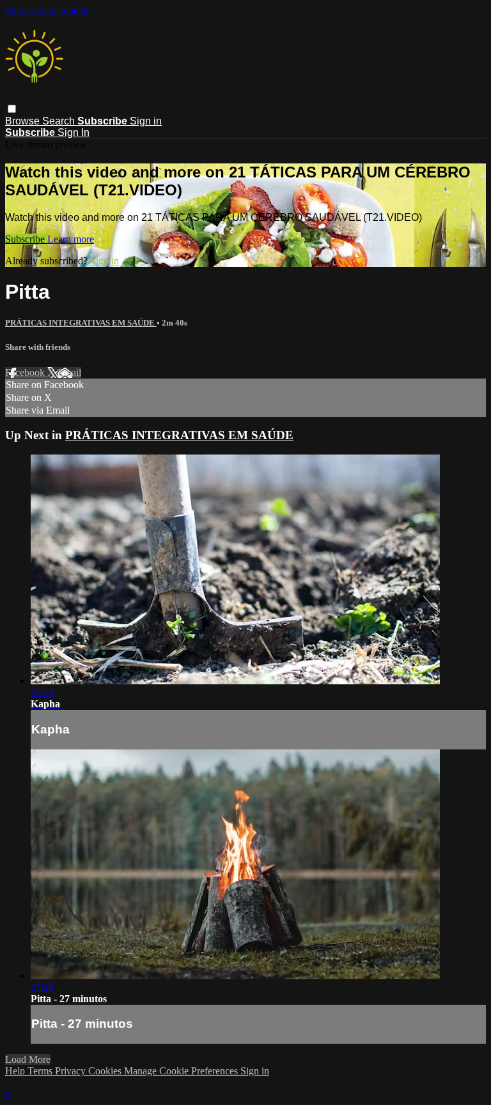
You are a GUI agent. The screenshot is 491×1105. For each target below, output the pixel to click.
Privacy (71, 1070)
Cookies (106, 1070)
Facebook (26, 372)
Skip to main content (46, 10)
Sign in (146, 121)
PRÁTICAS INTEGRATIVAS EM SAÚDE (81, 322)
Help (16, 1070)
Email (69, 372)
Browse (23, 121)
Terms (41, 1070)
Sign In (74, 132)
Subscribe (26, 239)
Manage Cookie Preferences (182, 1070)
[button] (12, 109)
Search (59, 121)
